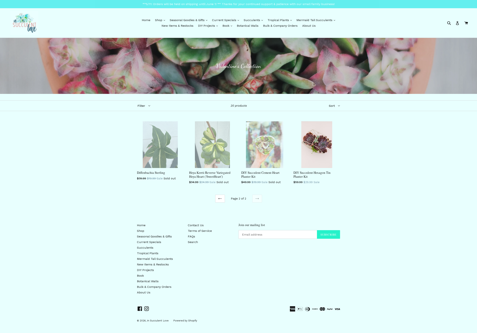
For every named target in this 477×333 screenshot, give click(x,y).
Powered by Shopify (185, 320)
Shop (161, 20)
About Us (309, 25)
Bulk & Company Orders (280, 25)
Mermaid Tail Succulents (316, 20)
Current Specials (226, 20)
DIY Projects (209, 25)
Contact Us (196, 225)
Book (228, 25)
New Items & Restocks (177, 25)
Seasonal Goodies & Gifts (189, 20)
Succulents (254, 20)
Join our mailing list (251, 225)
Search (193, 242)
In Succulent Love (158, 320)
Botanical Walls (247, 25)
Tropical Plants (281, 20)
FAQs (191, 236)
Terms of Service (200, 231)
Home (146, 20)
